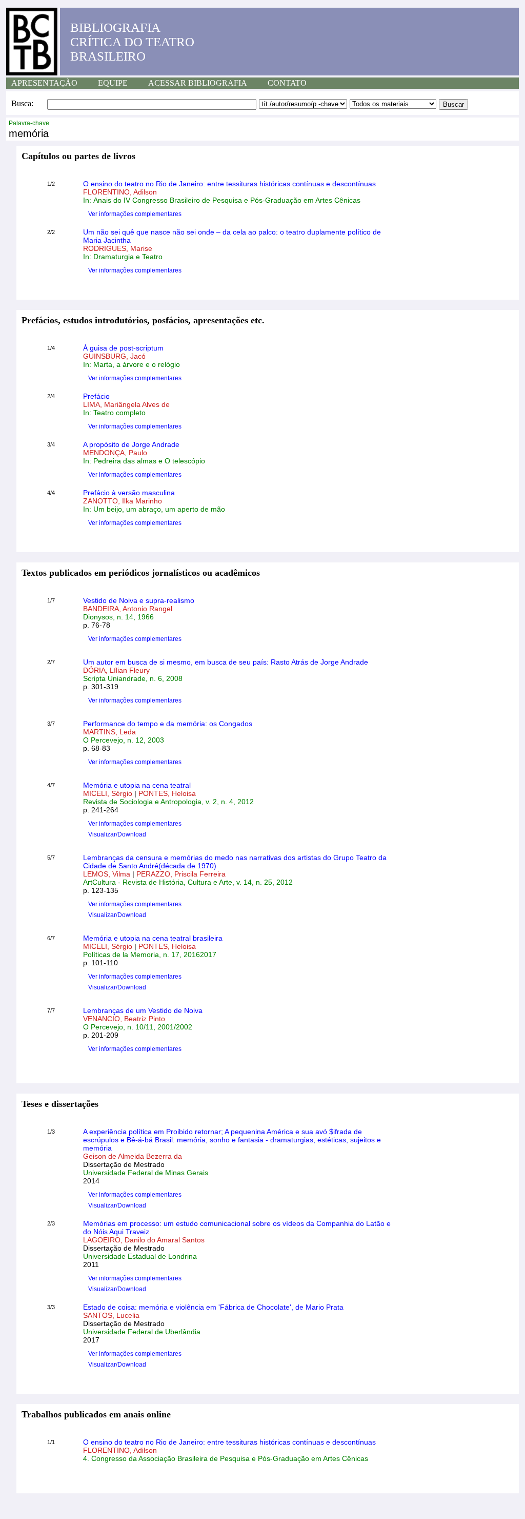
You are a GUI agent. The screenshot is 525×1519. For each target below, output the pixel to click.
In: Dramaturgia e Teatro (123, 256)
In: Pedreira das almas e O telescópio (144, 461)
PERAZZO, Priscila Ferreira (181, 874)
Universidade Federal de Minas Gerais (145, 1173)
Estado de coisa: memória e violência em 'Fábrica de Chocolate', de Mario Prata (213, 1307)
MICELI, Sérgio (108, 793)
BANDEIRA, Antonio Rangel (127, 609)
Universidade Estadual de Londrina (140, 1256)
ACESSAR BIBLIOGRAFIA (197, 83)
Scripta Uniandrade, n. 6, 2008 (133, 678)
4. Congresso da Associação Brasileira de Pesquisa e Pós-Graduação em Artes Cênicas (225, 1458)
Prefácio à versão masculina (129, 493)
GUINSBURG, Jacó (114, 356)
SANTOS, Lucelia (111, 1315)
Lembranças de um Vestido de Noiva (143, 1010)
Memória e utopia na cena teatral (137, 785)
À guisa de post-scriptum (123, 348)
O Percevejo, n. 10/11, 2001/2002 (137, 1027)
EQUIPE (113, 83)
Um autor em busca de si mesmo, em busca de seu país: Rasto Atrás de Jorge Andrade (225, 662)
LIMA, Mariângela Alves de (126, 404)
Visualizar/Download (117, 834)
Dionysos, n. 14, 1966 (118, 617)
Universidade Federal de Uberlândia (141, 1332)
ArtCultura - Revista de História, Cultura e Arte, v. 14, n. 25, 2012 (188, 882)
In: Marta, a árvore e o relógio (131, 364)
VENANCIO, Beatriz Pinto (124, 1019)
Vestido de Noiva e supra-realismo (138, 600)
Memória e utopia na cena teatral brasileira (153, 938)
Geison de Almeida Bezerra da (132, 1156)
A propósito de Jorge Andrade (131, 444)
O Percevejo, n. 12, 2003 (123, 740)
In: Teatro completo (114, 412)
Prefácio (96, 396)
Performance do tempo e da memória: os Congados (167, 723)
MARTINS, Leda (109, 732)
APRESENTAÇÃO (44, 83)
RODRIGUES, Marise (117, 248)
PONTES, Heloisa (167, 793)
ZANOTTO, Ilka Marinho (122, 501)
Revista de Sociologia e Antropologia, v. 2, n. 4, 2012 (168, 801)
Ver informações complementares (134, 214)
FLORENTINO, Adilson (120, 192)
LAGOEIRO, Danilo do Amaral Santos (144, 1240)
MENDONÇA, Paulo (115, 453)
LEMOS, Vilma (107, 874)
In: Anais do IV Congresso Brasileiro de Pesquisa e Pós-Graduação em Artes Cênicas (221, 200)
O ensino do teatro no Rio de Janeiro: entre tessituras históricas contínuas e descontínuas (229, 184)
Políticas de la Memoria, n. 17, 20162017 (149, 954)
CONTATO (287, 83)
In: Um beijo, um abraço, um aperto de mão (154, 509)
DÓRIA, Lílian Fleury (116, 670)
